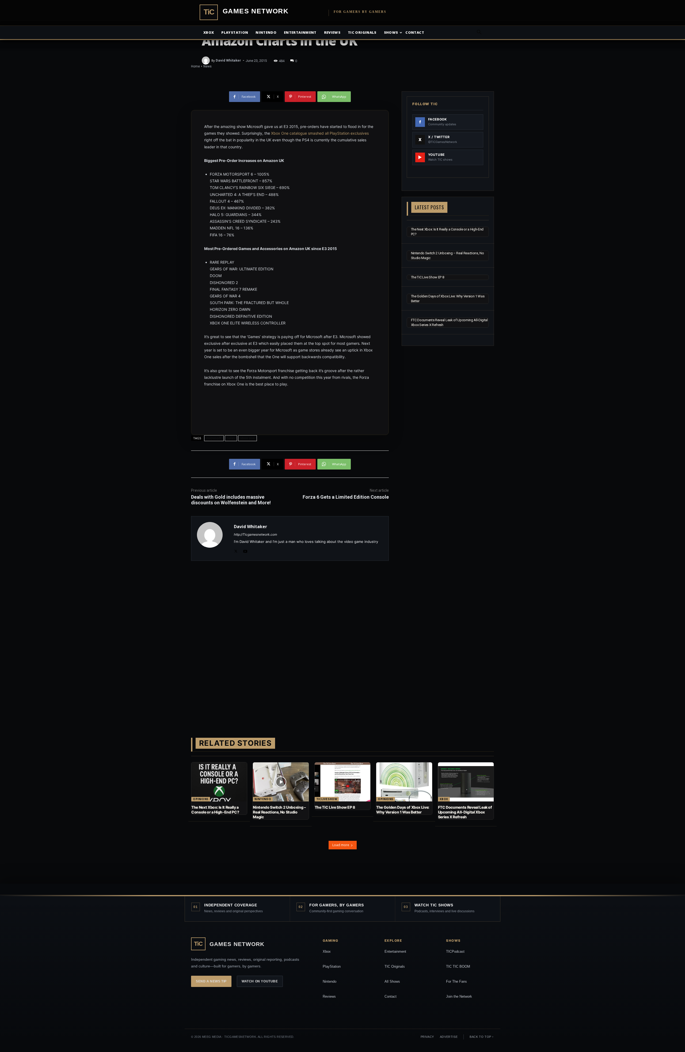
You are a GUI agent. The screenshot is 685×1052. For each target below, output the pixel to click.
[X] (236, 550)
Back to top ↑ (482, 1036)
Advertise (449, 1036)
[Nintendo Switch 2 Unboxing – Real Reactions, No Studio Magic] (281, 781)
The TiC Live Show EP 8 (427, 277)
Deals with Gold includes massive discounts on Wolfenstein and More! (231, 499)
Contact (414, 32)
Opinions (200, 799)
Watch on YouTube (260, 981)
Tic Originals (362, 32)
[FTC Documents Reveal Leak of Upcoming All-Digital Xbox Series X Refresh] (466, 781)
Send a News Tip (211, 981)
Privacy (427, 1036)
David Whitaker (228, 60)
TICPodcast (455, 951)
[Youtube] (245, 550)
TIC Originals (395, 966)
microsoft (214, 438)
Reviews (332, 32)
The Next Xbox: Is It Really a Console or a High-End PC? (215, 809)
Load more (340, 845)
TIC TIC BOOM (458, 966)
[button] (479, 32)
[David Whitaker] (206, 60)
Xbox (208, 32)
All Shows (392, 981)
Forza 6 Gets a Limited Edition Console (346, 497)
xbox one (247, 438)
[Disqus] (290, 640)
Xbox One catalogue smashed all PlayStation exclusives (320, 133)
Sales (231, 438)
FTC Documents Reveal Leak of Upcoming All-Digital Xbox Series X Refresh (465, 812)
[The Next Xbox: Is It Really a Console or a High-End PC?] (219, 781)
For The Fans (456, 981)
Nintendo (266, 32)
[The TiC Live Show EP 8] (342, 781)
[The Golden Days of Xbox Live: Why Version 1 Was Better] (404, 781)
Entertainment (300, 32)
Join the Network (459, 996)
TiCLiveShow (326, 799)
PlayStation (332, 966)
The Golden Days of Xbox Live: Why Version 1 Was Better (402, 809)
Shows (391, 32)
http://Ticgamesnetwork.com (255, 534)
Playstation (234, 32)
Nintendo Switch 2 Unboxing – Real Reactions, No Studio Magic (279, 812)
